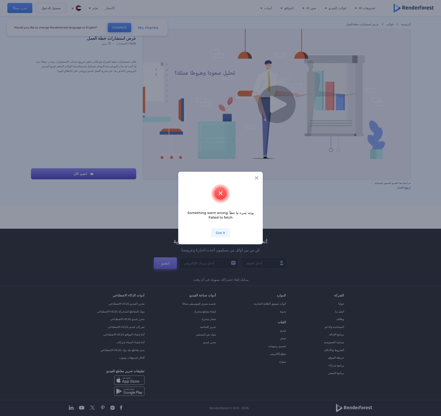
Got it (220, 233)
